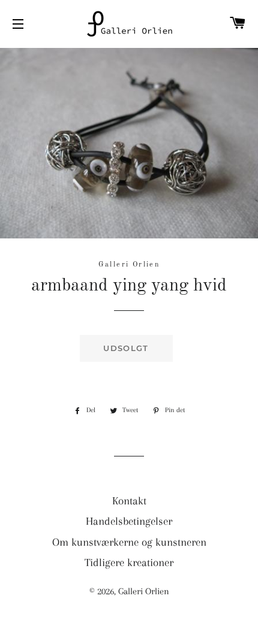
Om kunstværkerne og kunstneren (129, 542)
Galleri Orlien (143, 591)
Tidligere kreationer (129, 562)
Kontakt (129, 501)
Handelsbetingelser (129, 521)
